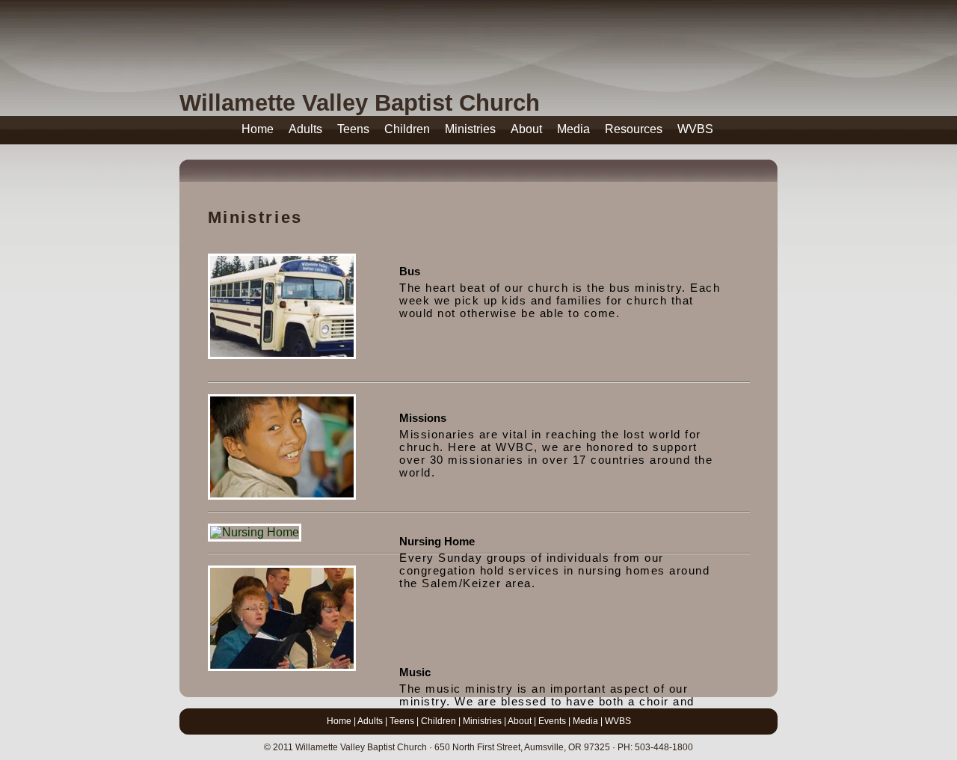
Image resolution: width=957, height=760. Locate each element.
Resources (633, 129)
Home (257, 129)
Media (573, 129)
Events (552, 721)
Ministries (470, 129)
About (526, 129)
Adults (305, 129)
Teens (353, 129)
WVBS (695, 129)
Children (407, 129)
